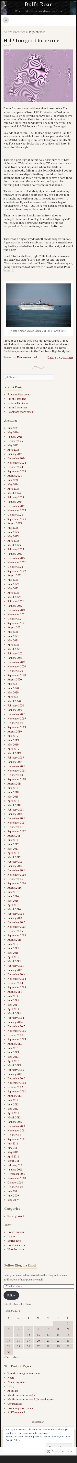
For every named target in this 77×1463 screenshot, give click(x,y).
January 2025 (14, 454)
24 (8, 1346)
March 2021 (14, 649)
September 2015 (16, 935)
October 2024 (15, 467)
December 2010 (16, 1174)
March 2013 (14, 1065)
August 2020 (14, 679)
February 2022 (15, 601)
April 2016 (13, 905)
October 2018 (15, 775)
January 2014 (14, 1022)
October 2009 (15, 1187)
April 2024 (13, 488)
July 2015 (12, 944)
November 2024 (16, 462)
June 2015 (13, 948)
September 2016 (16, 883)
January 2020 (14, 710)
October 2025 (15, 441)
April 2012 (13, 1113)
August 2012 (14, 1096)
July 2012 (12, 1100)
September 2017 (16, 831)
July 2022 (12, 579)
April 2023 (13, 540)
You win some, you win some (23, 1373)
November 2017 (16, 822)
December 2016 (16, 870)
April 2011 (13, 1156)
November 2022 (16, 562)
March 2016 (14, 909)
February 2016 (15, 913)
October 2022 (15, 566)
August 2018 (14, 783)
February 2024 (15, 497)
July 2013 (12, 1048)
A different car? (16, 1412)
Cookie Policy (13, 1440)
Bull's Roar (38, 5)
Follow (11, 1295)
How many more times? (20, 412)
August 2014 (14, 991)
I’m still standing (16, 399)
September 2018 (16, 779)
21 (48, 1340)
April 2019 (13, 749)
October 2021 (15, 619)
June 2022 (13, 584)
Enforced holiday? (17, 403)
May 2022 (12, 588)
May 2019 (12, 744)
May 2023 (12, 536)
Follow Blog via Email (20, 1265)
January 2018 (14, 814)
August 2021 (14, 627)
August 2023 (14, 523)
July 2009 (12, 1191)
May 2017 (12, 848)
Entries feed (14, 1240)
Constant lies (14, 1403)
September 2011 (16, 1139)
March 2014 (14, 1013)
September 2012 (16, 1091)
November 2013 (16, 1030)
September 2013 (16, 1039)
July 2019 (12, 736)
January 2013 (14, 1074)
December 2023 (16, 506)
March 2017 (14, 857)
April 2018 (13, 801)
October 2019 (15, 723)
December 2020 (16, 662)
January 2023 (14, 553)
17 (8, 1340)
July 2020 (12, 684)
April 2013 (13, 1061)
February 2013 (15, 1070)
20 (38, 1340)
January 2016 (14, 918)
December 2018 (16, 766)
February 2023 (15, 549)
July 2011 (12, 1143)
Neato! (11, 1377)
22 (58, 1340)
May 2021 (12, 640)
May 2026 (12, 432)
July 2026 (12, 428)
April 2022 (13, 593)
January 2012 (14, 1122)
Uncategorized (27, 357)
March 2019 (14, 753)
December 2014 (16, 974)
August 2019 (14, 731)
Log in (11, 1236)
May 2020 (12, 692)
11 (18, 1335)
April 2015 (13, 957)
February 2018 (15, 809)
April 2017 (13, 853)
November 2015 (16, 926)
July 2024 (12, 480)
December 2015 (16, 922)
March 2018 (14, 805)
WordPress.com (16, 1249)
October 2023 (15, 514)
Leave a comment (60, 357)
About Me (12, 1390)
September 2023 (16, 519)
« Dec (7, 1357)
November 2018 (16, 770)
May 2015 (12, 952)
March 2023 (14, 545)
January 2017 (14, 866)
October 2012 (15, 1087)
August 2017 (14, 835)
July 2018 (12, 788)
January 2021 (14, 658)
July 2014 (12, 996)
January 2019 (14, 762)
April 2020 (13, 697)
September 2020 (16, 675)
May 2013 (12, 1057)
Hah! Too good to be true (31, 40)
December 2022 (16, 558)
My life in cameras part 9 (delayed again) (30, 1399)
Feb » (14, 1357)
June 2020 (13, 688)
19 (28, 1340)
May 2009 (12, 1200)
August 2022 (14, 575)
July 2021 (12, 632)
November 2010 (16, 1178)
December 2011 (16, 1126)
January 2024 (14, 501)
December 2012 (16, 1078)
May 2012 (12, 1109)
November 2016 (16, 874)
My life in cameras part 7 (21, 1395)
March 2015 (14, 961)
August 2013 (14, 1044)
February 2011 (15, 1165)
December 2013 (16, 1026)
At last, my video (16, 1382)
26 (28, 1346)
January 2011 (14, 1169)
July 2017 (12, 840)
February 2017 (15, 861)
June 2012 (13, 1104)
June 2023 (13, 532)
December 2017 (16, 818)
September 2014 (16, 987)
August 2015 (14, 939)
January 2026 (14, 436)
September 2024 (16, 471)
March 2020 (14, 701)
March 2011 (14, 1161)
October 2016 (15, 879)
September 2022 (16, 571)
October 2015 (15, 931)
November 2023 (16, 510)
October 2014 (15, 983)
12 (28, 1335)
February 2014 (15, 1017)
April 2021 (13, 645)
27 (38, 1346)
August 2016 (14, 887)
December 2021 (16, 610)
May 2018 (12, 796)
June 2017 (13, 844)
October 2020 (15, 671)
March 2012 (14, 1117)
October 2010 (15, 1182)
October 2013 (15, 1035)
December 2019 (16, 714)
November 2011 (16, 1130)
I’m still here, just (17, 407)
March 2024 (14, 493)
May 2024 (12, 484)
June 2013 (13, 1052)
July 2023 (12, 527)
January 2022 (14, 606)
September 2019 (16, 727)
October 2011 (15, 1135)
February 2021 (15, 653)
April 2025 (13, 449)
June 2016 (13, 896)
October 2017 (15, 827)
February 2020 (15, 705)
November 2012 (16, 1083)
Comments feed (16, 1245)
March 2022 (14, 597)
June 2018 (13, 792)
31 (8, 1352)
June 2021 (13, 636)
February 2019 (15, 757)
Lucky (10, 1386)
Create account (16, 1232)
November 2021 (16, 614)
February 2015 (15, 965)
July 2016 (12, 892)
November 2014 (16, 978)
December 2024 (16, 458)
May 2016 (12, 900)
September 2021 (16, 623)
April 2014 (13, 1009)
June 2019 (13, 740)
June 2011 (13, 1148)
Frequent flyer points (19, 394)
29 (58, 1346)
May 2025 (12, 445)
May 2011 (12, 1152)
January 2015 (14, 970)
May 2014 (12, 1004)
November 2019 (16, 718)
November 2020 (16, 666)
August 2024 (14, 475)
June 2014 (13, 1000)
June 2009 (13, 1195)
